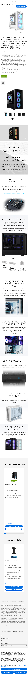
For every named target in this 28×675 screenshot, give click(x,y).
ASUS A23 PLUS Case (7, 4)
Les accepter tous (20, 672)
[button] (2, 1)
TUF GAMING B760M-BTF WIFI (17, 188)
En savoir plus (13, 529)
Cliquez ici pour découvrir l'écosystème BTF (14, 193)
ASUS (7, 633)
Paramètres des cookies (14, 669)
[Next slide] (26, 445)
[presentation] (22, 529)
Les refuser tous (7, 672)
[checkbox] (23, 33)
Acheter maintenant (21, 6)
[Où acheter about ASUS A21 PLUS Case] (21, 529)
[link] (14, 1)
